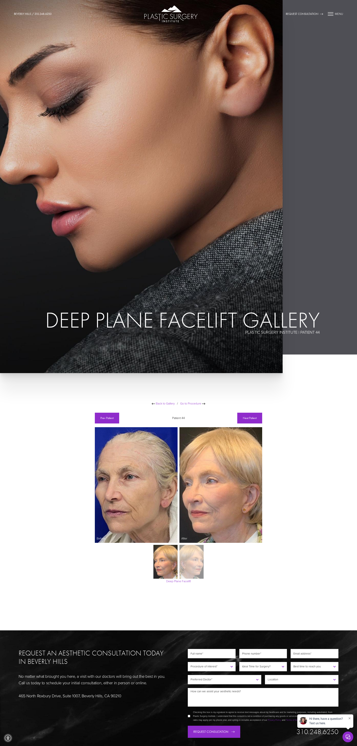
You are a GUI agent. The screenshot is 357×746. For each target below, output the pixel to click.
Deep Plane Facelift (178, 581)
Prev (107, 418)
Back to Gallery (165, 403)
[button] (8, 738)
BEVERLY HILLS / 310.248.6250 (33, 14)
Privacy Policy (274, 720)
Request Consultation (302, 14)
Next (250, 418)
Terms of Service (294, 720)
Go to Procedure (191, 403)
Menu (339, 14)
